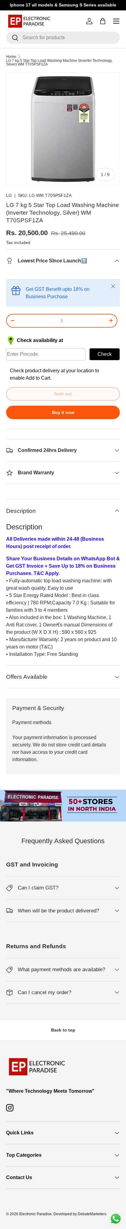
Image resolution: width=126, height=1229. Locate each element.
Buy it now (63, 412)
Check (105, 354)
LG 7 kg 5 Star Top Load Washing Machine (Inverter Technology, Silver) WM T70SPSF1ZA (59, 62)
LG (9, 195)
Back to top (63, 1030)
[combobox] (63, 38)
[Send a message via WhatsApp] (116, 1219)
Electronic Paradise (35, 1214)
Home (11, 56)
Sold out (63, 393)
